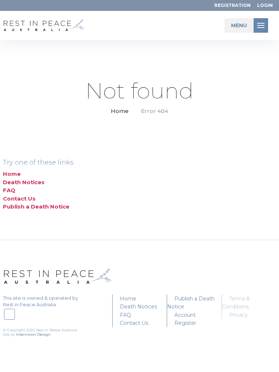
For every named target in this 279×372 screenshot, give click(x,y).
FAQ (9, 190)
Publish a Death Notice (36, 206)
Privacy (238, 315)
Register (185, 323)
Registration (232, 5)
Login (265, 5)
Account (185, 315)
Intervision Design (33, 334)
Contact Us (19, 198)
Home (120, 111)
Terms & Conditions (236, 302)
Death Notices (24, 182)
